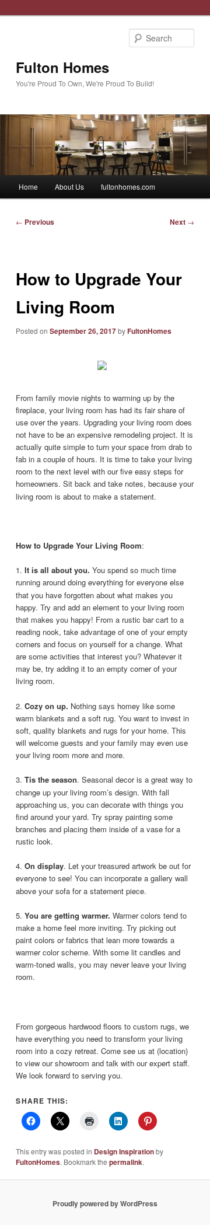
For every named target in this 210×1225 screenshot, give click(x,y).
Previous (35, 222)
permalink (125, 1162)
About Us (69, 186)
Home (28, 186)
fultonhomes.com (128, 186)
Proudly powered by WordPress (105, 1203)
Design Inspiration (124, 1151)
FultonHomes (149, 331)
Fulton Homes (62, 67)
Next (182, 222)
